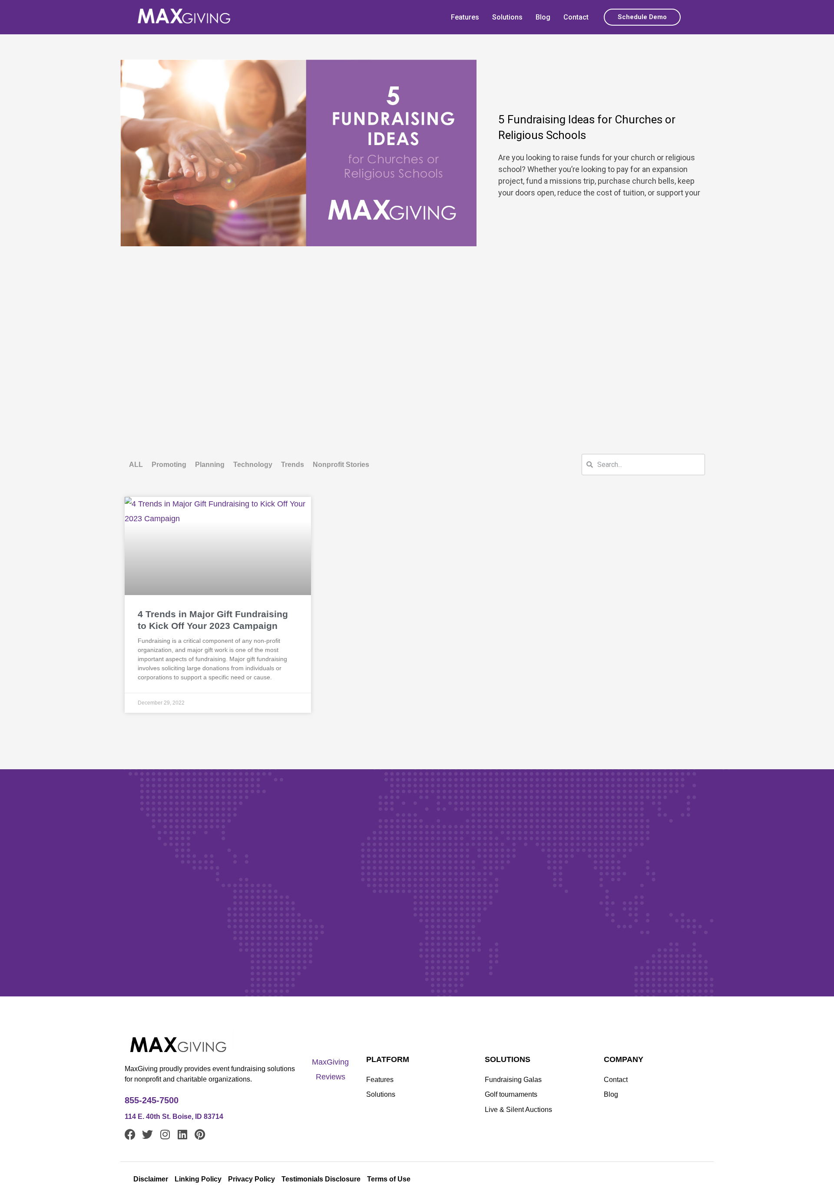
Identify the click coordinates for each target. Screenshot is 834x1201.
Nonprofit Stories (341, 464)
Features (465, 17)
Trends (292, 464)
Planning (210, 464)
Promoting (169, 464)
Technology (252, 464)
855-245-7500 (152, 1100)
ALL (136, 464)
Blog (543, 17)
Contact (576, 17)
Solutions (507, 17)
